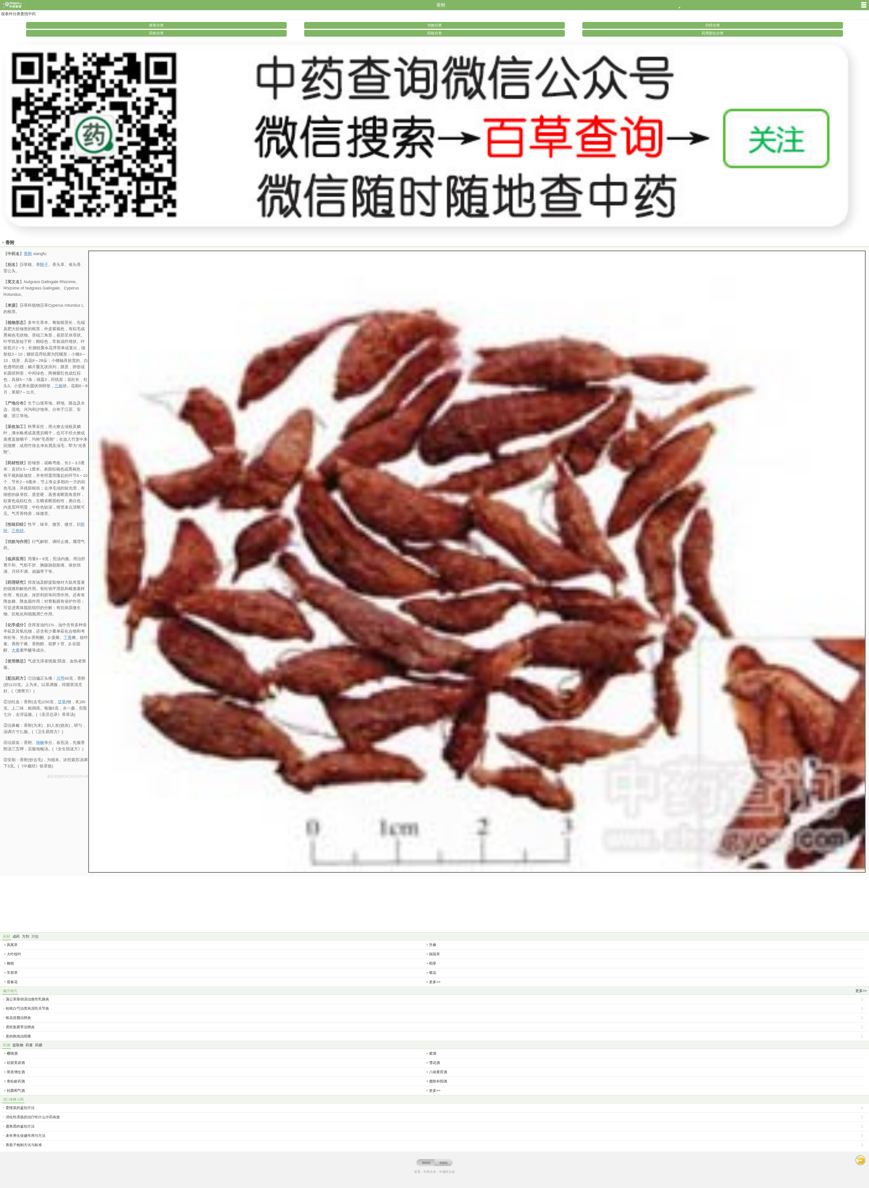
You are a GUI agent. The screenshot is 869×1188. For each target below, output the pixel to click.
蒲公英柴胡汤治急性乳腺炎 (27, 999)
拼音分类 (156, 25)
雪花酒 (434, 1063)
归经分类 (712, 25)
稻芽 (432, 963)
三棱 (59, 386)
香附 (28, 253)
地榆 (40, 742)
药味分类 (434, 33)
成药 (16, 936)
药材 (6, 936)
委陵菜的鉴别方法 (20, 1108)
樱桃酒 (12, 1053)
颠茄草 (434, 954)
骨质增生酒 (16, 1072)
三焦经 (18, 530)
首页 (417, 1172)
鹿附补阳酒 (438, 1081)
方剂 (25, 936)
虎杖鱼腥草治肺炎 (20, 1027)
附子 (44, 264)
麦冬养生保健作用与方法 (25, 1136)
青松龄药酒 (16, 1081)
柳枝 (10, 963)
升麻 (432, 945)
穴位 (35, 936)
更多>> (434, 982)
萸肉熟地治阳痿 (18, 1036)
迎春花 (12, 982)
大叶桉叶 (14, 954)
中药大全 (429, 1172)
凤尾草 (12, 945)
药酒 (6, 1045)
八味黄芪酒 (438, 1072)
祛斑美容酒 (16, 1063)
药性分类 (156, 33)
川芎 (60, 678)
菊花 (432, 973)
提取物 (17, 1045)
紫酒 (432, 1053)
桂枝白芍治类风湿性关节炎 (27, 1008)
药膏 (29, 1045)
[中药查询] (12, 5)
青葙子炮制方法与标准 (24, 1145)
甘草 (62, 702)
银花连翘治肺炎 (18, 1018)
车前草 (12, 973)
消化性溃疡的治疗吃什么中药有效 (33, 1117)
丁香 (68, 637)
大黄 (16, 650)
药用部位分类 (712, 33)
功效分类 (434, 25)
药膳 (38, 1045)
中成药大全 (447, 1172)
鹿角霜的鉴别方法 (20, 1126)
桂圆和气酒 (16, 1090)
